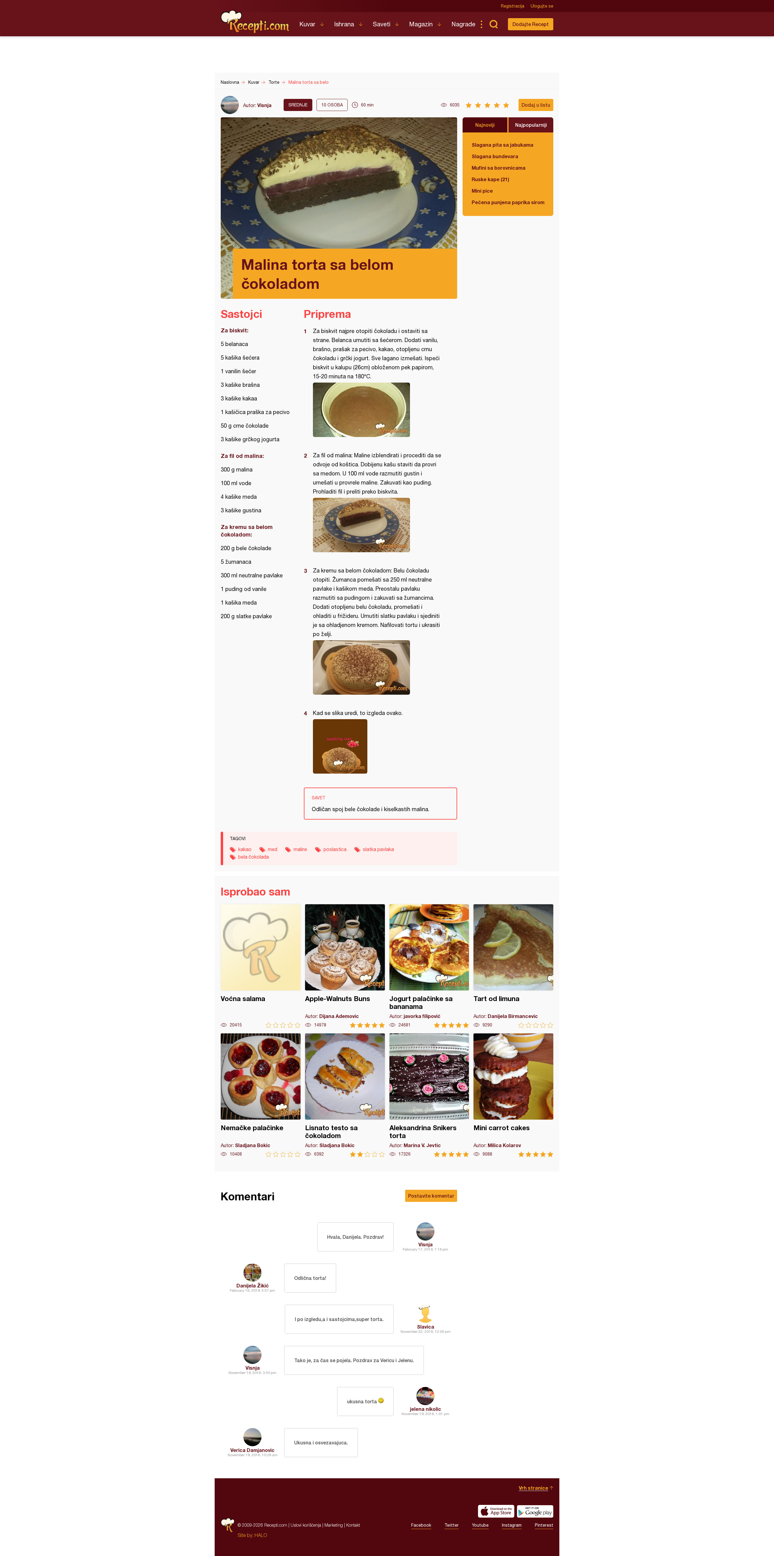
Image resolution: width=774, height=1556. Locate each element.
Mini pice (482, 191)
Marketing (333, 1525)
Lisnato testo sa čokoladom (345, 1095)
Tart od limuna (513, 966)
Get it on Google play (535, 1511)
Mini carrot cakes (513, 1095)
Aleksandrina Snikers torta (429, 1095)
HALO (261, 1535)
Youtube (480, 1525)
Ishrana (344, 24)
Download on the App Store (496, 1511)
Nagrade (463, 24)
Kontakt (353, 1525)
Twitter (451, 1525)
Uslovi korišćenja (306, 1525)
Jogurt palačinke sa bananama (429, 966)
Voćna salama (261, 966)
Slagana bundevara (495, 156)
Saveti (381, 24)
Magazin (421, 24)
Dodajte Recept (530, 24)
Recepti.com (255, 22)
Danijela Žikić (252, 1285)
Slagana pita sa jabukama (502, 145)
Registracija (512, 6)
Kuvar (307, 24)
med (272, 849)
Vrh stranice (533, 1488)
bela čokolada (253, 857)
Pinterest (544, 1525)
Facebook (421, 1525)
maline (300, 849)
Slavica (425, 1326)
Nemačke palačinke (261, 1095)
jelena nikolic (425, 1409)
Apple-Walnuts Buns (345, 966)
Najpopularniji (531, 125)
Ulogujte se (542, 6)
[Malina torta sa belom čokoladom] (377, 410)
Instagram (512, 1525)
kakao (245, 849)
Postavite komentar (431, 1196)
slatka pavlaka (378, 849)
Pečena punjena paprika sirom (508, 202)
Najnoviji (485, 125)
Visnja (264, 105)
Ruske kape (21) (490, 179)
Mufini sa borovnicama (498, 168)
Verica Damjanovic (252, 1450)
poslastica (335, 849)
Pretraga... (493, 24)
